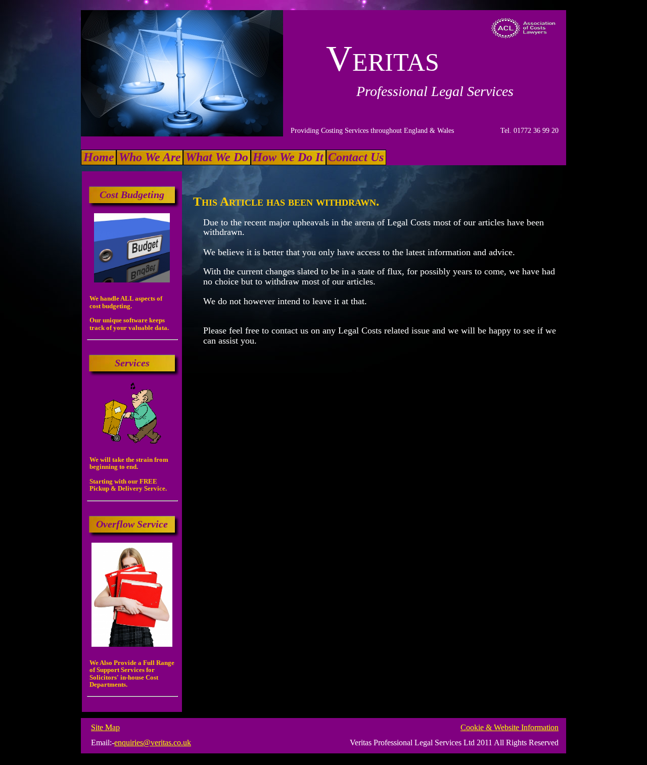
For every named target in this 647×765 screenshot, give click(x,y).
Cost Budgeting (132, 194)
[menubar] (233, 157)
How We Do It (288, 157)
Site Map (105, 727)
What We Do (217, 157)
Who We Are (150, 157)
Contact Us (356, 157)
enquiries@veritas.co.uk (152, 742)
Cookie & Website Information (509, 727)
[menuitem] (98, 157)
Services (132, 362)
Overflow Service (132, 524)
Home (98, 157)
